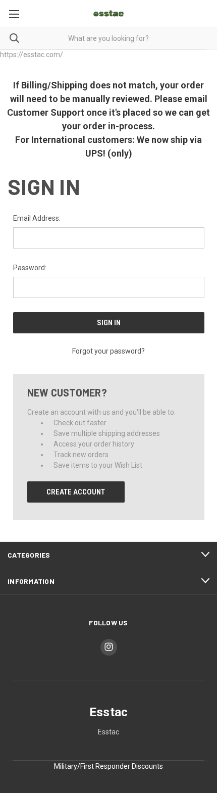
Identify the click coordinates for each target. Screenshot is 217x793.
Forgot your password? (108, 351)
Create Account (75, 492)
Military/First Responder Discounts (108, 766)
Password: (29, 268)
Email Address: (37, 218)
